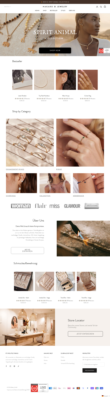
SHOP (44, 10)
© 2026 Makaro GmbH (12, 387)
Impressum (10, 390)
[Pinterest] (14, 366)
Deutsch (6, 6)
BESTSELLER (53, 10)
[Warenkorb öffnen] (105, 7)
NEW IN (37, 10)
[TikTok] (18, 366)
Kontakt (63, 360)
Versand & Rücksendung (67, 363)
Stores (46, 360)
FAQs (62, 357)
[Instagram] (10, 366)
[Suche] (101, 7)
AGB (28, 390)
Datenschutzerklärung (20, 390)
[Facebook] (6, 366)
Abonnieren (89, 370)
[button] (106, 396)
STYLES (63, 10)
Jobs (45, 363)
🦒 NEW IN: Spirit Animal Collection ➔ (55, 2)
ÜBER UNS (72, 10)
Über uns (46, 357)
